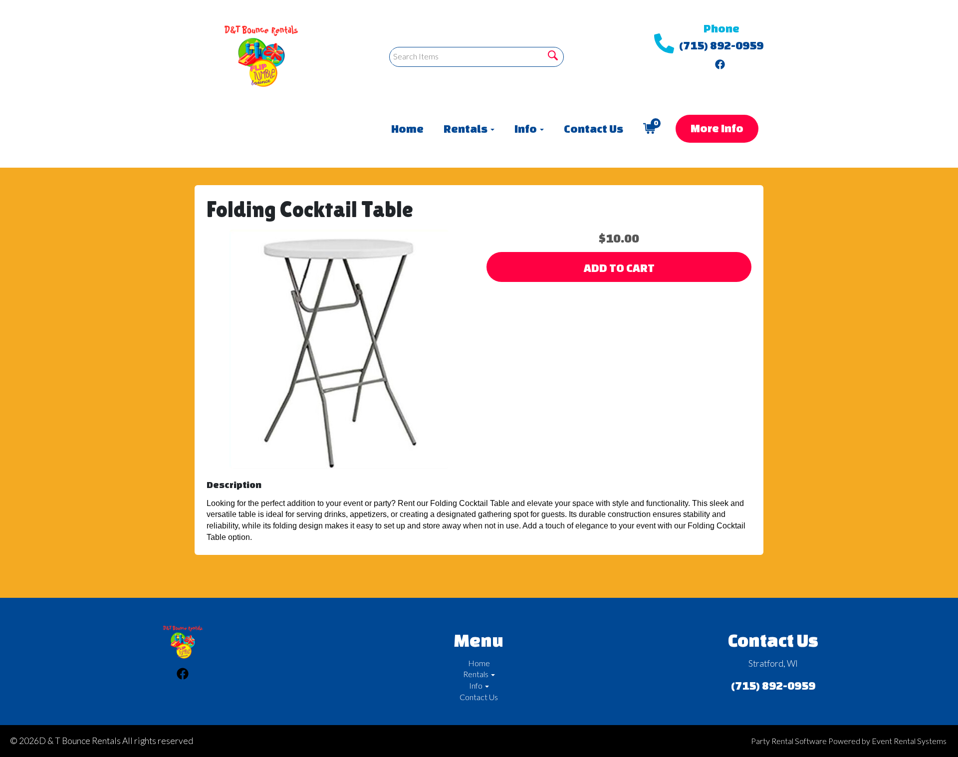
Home (407, 128)
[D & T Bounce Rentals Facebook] (720, 62)
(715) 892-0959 (721, 45)
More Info (717, 128)
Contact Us (593, 128)
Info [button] (526, 128)
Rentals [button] (466, 128)
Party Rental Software (789, 741)
